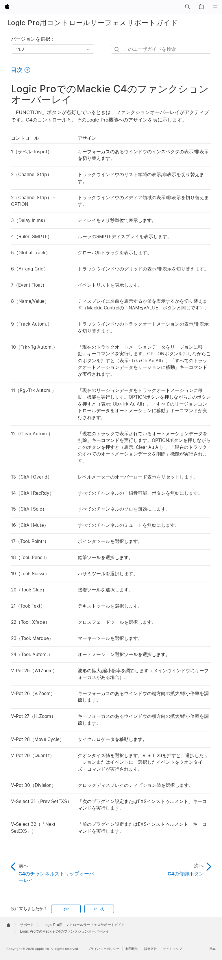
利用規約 (131, 949)
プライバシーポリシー (103, 949)
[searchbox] (161, 49)
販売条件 (150, 949)
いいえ (99, 909)
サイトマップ (172, 949)
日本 (212, 949)
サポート (27, 925)
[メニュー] (215, 7)
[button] (187, 7)
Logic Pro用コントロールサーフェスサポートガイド (92, 22)
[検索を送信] (117, 49)
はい (65, 909)
